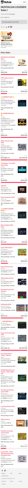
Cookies (3, 484)
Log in (24, 2)
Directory (4, 481)
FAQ (11, 473)
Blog (20, 473)
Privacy (20, 481)
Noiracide (12, 14)
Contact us (5, 476)
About (3, 473)
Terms (11, 481)
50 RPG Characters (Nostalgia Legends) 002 (6, 43)
